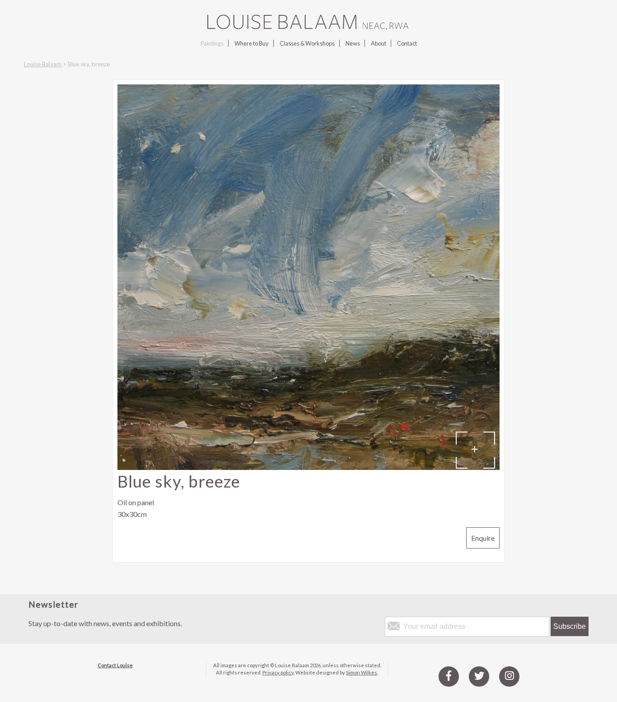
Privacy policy (278, 672)
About (378, 43)
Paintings (212, 43)
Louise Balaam (43, 64)
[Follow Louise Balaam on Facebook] (448, 676)
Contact (407, 43)
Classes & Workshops (307, 43)
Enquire (483, 538)
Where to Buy (251, 43)
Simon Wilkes (361, 672)
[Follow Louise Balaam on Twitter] (479, 676)
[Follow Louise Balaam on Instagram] (509, 676)
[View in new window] (308, 467)
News (353, 43)
